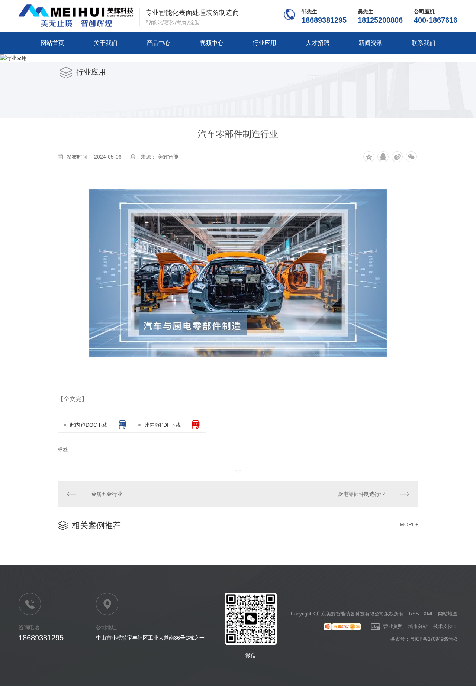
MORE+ (409, 524)
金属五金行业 (106, 494)
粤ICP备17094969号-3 (433, 639)
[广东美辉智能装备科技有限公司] (76, 15)
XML (429, 614)
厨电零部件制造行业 (361, 494)
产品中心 (158, 43)
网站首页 (52, 43)
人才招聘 (317, 43)
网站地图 (447, 614)
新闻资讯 (370, 43)
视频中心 (211, 43)
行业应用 (264, 43)
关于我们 (106, 43)
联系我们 (423, 43)
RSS (414, 614)
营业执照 (392, 626)
